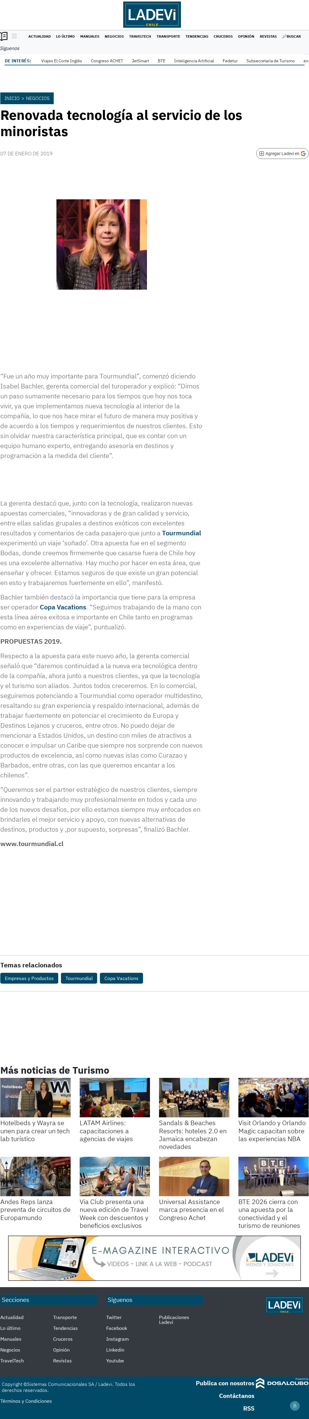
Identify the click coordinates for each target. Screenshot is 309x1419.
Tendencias (197, 36)
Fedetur (230, 61)
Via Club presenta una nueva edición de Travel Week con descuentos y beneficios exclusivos (114, 1213)
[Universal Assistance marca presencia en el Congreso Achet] (194, 1176)
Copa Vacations (63, 606)
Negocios (114, 36)
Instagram (117, 1339)
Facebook (116, 1328)
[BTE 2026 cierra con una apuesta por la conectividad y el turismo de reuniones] (273, 1176)
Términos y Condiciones (26, 1401)
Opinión (246, 36)
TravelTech (140, 36)
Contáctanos (236, 1396)
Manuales (89, 36)
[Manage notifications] (295, 1406)
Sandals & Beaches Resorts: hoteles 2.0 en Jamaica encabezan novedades (193, 1134)
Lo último (65, 36)
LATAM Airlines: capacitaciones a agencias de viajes (106, 1130)
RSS (248, 1408)
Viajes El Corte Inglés (61, 61)
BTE (161, 61)
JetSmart (140, 61)
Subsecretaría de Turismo (271, 61)
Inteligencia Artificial (194, 61)
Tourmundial (181, 532)
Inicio (12, 98)
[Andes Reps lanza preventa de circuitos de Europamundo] (35, 1176)
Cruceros (223, 36)
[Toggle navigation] (13, 36)
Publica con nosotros (225, 1383)
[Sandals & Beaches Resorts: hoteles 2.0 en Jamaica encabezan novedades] (194, 1097)
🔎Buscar (291, 36)
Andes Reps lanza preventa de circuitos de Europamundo (35, 1209)
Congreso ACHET (107, 61)
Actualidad (39, 36)
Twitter (114, 1317)
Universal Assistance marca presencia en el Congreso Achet (191, 1209)
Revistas (268, 36)
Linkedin (115, 1350)
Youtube (115, 1361)
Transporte (168, 36)
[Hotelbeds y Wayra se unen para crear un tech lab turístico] (35, 1097)
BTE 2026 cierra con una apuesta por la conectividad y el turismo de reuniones (269, 1213)
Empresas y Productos (29, 978)
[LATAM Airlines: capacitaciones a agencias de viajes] (115, 1097)
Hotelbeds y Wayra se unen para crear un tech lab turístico (35, 1130)
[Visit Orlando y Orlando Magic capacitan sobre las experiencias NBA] (273, 1097)
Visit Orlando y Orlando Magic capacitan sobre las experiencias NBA (272, 1130)
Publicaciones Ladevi (174, 1319)
